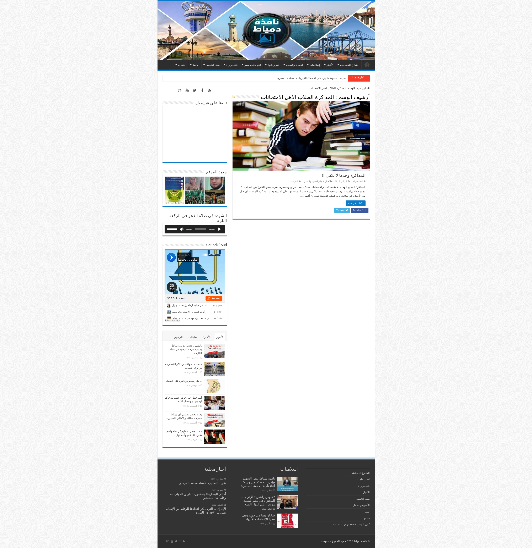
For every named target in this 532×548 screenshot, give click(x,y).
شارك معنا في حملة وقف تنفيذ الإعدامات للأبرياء (258, 517)
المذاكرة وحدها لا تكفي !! (344, 175)
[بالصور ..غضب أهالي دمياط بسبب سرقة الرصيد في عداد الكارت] (214, 351)
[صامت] (182, 229)
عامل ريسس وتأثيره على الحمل (184, 380)
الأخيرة (207, 337)
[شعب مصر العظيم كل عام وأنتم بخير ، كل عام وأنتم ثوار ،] (214, 437)
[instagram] (179, 90)
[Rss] (209, 90)
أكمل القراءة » (355, 203)
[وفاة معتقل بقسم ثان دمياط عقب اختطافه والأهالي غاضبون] (214, 420)
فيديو (367, 518)
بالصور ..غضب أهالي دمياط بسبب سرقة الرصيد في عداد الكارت (186, 349)
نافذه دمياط (357, 181)
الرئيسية (367, 64)
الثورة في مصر (252, 64)
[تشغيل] (219, 229)
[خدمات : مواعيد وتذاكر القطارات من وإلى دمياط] (214, 369)
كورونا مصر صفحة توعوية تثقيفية (351, 524)
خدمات (182, 64)
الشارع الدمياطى (349, 64)
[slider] (172, 229)
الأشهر (220, 337)
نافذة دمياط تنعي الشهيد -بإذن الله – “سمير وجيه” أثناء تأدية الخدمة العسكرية (258, 482)
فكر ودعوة (274, 64)
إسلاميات (315, 64)
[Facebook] (202, 90)
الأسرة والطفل (294, 64)
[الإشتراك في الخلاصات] (234, 97)
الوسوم (178, 337)
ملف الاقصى (213, 64)
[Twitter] (194, 90)
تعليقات (192, 337)
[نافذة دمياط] (266, 30)
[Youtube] (187, 90)
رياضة (196, 64)
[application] (195, 229)
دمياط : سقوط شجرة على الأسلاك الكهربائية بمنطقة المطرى (311, 78)
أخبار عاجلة (324, 181)
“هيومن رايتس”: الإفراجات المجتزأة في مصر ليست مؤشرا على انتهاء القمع (258, 500)
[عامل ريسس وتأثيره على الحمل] (214, 386)
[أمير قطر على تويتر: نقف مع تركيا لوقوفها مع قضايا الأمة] (214, 403)
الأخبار (330, 64)
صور (367, 511)
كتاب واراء (232, 64)
